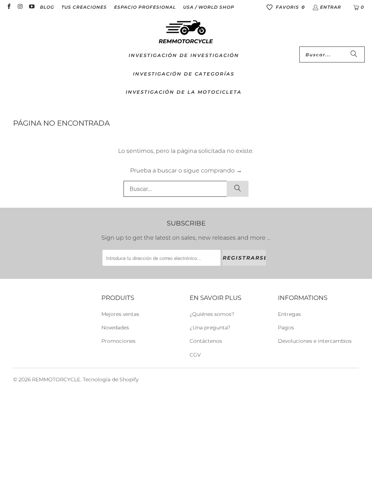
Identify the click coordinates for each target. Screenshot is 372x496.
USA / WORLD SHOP (208, 7)
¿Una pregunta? (210, 327)
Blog (47, 7)
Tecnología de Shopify (110, 379)
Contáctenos (206, 341)
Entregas (289, 314)
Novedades (115, 327)
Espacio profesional (145, 7)
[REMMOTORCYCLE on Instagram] (20, 7)
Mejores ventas (120, 314)
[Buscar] (354, 54)
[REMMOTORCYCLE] (186, 32)
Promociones (118, 341)
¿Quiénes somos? (212, 314)
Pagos (286, 327)
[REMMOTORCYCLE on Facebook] (8, 7)
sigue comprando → (212, 170)
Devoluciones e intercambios (315, 341)
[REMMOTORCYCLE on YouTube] (31, 7)
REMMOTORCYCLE (56, 379)
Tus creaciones (84, 7)
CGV (195, 354)
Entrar (330, 7)
